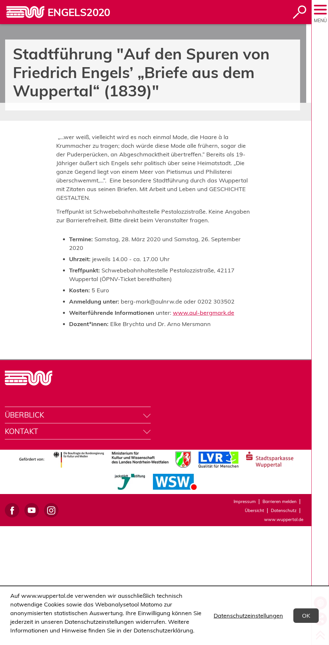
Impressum (245, 501)
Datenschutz (284, 510)
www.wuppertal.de (283, 519)
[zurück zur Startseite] (25, 12)
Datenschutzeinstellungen (248, 615)
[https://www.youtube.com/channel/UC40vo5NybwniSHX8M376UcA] (31, 510)
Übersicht (254, 510)
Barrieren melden (279, 501)
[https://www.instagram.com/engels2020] (51, 510)
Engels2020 (79, 12)
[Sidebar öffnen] (320, 9)
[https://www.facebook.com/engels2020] (12, 510)
